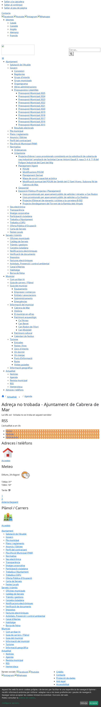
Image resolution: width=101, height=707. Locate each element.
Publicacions (12, 437)
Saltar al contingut (13, 4)
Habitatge (11, 622)
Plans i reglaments (15, 543)
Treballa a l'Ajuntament (17, 571)
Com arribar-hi (13, 631)
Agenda (28, 396)
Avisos (9, 430)
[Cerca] (71, 54)
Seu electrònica (13, 559)
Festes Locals (12, 584)
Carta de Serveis (14, 581)
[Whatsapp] (44, 16)
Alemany (14, 32)
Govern (9, 537)
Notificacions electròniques (19, 603)
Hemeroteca (12, 666)
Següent (14, 502)
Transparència (13, 562)
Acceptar (93, 703)
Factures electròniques (17, 612)
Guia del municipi (14, 638)
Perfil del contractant (16, 549)
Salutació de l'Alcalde (16, 533)
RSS (7, 663)
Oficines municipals (15, 590)
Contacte (6, 13)
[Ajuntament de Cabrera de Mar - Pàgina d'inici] (18, 49)
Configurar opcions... (11, 703)
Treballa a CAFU (13, 574)
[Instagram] (31, 16)
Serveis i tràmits (9, 587)
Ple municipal (12, 540)
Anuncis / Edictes (14, 546)
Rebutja (83, 703)
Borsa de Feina (13, 625)
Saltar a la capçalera (14, 1)
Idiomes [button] (10, 19)
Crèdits (59, 671)
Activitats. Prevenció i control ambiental (25, 616)
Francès (14, 35)
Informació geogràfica (17, 647)
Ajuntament (7, 530)
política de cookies (27, 697)
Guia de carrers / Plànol (17, 634)
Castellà (14, 26)
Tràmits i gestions (14, 597)
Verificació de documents (18, 606)
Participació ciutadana (17, 568)
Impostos (10, 609)
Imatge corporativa (15, 565)
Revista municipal (14, 660)
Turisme (10, 644)
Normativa (11, 556)
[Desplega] (19, 397)
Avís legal (60, 681)
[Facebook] (8, 16)
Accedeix (6, 460)
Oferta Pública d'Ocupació (19, 578)
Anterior (6, 502)
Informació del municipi (17, 641)
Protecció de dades (65, 678)
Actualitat (12, 396)
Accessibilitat (62, 684)
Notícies (10, 434)
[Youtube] (19, 16)
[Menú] (3, 58)
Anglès (13, 29)
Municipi (6, 628)
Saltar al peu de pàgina (15, 7)
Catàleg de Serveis (15, 593)
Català (13, 22)
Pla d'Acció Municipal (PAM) (19, 552)
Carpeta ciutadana (15, 600)
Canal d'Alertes (13, 619)
